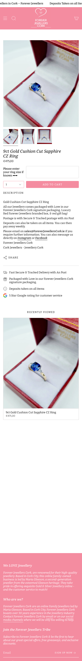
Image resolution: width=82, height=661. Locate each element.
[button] (13, 18)
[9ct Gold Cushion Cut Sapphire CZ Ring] (41, 363)
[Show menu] (5, 18)
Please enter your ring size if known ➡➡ (13, 172)
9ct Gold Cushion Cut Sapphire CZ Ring (32, 153)
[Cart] (76, 18)
